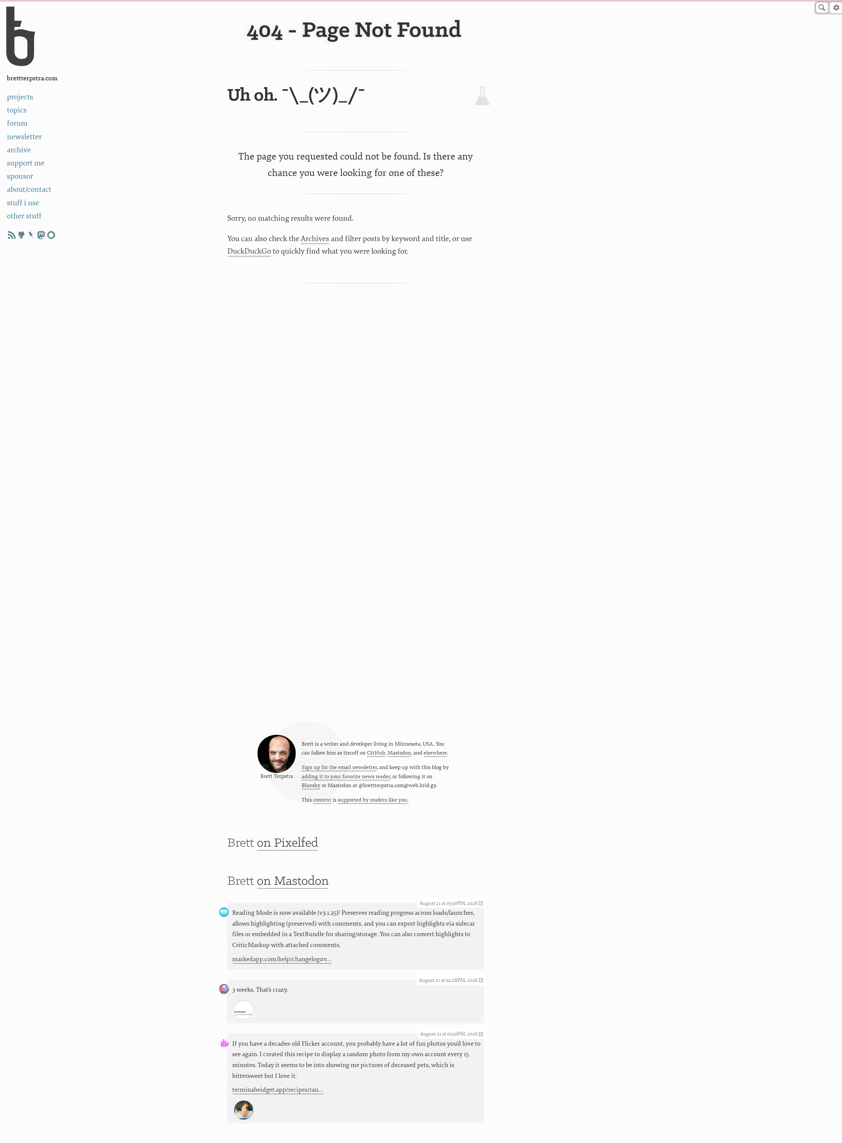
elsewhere (435, 753)
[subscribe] (11, 235)
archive (19, 150)
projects (20, 97)
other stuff (24, 216)
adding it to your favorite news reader (346, 776)
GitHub (376, 753)
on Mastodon (293, 881)
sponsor (20, 176)
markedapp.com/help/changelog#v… (282, 959)
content (322, 800)
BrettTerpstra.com (32, 78)
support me (25, 163)
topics (17, 110)
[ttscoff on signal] (51, 235)
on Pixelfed (287, 843)
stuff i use (23, 203)
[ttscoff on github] (21, 235)
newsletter (24, 136)
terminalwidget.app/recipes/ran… (278, 1090)
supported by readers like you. (373, 800)
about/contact (29, 189)
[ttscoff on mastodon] (41, 235)
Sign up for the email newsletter (339, 767)
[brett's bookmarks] (31, 235)
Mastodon (399, 753)
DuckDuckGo (249, 251)
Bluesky (311, 785)
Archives (315, 238)
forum (17, 123)
